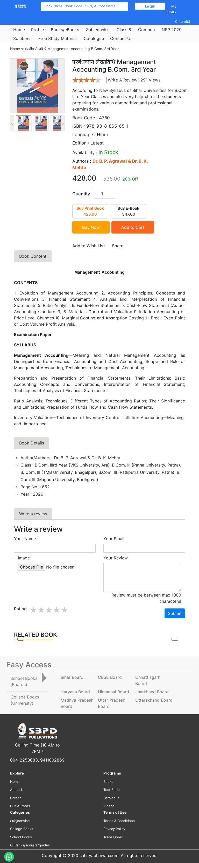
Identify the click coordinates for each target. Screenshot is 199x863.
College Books (21, 829)
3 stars (49, 610)
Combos (146, 29)
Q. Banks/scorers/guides (30, 845)
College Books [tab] (25, 700)
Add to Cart (132, 227)
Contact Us (121, 38)
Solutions (22, 38)
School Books (21, 837)
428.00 (90, 211)
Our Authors (20, 806)
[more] (175, 639)
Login (150, 6)
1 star (33, 610)
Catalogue (94, 38)
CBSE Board (110, 677)
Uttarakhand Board (154, 700)
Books (108, 781)
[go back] (20, 639)
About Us (17, 789)
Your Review (115, 557)
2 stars (41, 610)
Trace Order (113, 837)
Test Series (112, 789)
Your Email (113, 538)
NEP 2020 (172, 29)
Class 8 (124, 29)
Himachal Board (113, 691)
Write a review (122, 80)
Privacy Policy (114, 829)
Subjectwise (98, 29)
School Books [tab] (23, 681)
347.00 (128, 211)
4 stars (56, 610)
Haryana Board (75, 691)
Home (19, 29)
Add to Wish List (88, 245)
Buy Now (91, 227)
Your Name (25, 538)
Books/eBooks (65, 29)
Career (15, 798)
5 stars (64, 610)
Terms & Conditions (119, 821)
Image (24, 557)
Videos (109, 806)
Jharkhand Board (152, 691)
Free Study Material (57, 38)
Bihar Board (72, 677)
